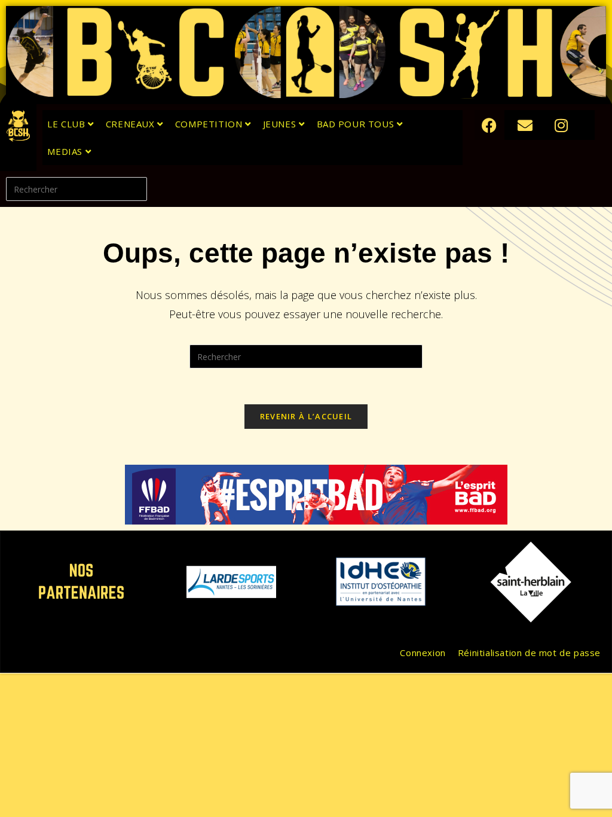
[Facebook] (489, 125)
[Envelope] (525, 125)
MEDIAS (66, 151)
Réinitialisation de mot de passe (529, 653)
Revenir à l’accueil (306, 416)
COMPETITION (210, 124)
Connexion (422, 653)
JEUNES (281, 124)
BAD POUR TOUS (357, 124)
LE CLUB (67, 124)
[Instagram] (561, 125)
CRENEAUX (131, 124)
